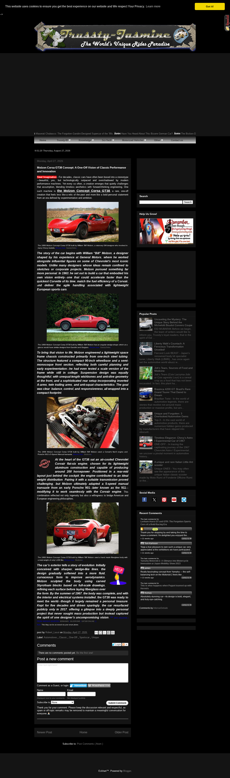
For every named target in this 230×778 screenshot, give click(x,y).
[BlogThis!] (100, 632)
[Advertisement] (115, 80)
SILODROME (75, 621)
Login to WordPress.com (99, 685)
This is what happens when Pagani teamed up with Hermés (166, 587)
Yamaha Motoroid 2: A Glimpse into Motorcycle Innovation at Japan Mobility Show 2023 (164, 562)
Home (83, 732)
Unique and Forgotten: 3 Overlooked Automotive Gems (171, 415)
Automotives (51, 637)
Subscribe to (44, 702)
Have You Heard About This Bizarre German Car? (133, 133)
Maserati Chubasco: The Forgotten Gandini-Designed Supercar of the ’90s (60, 133)
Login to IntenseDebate (78, 685)
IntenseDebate (160, 608)
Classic (63, 637)
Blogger (127, 771)
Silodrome (87, 454)
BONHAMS (64, 621)
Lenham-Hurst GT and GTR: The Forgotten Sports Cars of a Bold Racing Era (166, 523)
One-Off (73, 637)
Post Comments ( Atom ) (90, 743)
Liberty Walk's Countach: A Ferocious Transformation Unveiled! (169, 346)
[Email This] (96, 632)
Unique (95, 637)
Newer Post (44, 732)
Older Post (121, 732)
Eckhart (148, 529)
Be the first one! (84, 652)
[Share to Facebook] (109, 632)
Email (70, 690)
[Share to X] (104, 632)
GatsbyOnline (71, 248)
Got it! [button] (210, 6)
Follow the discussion (125, 644)
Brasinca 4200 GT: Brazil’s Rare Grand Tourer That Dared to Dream (172, 392)
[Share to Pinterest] (113, 632)
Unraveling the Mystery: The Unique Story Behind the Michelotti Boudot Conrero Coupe (173, 322)
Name (40, 690)
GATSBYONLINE (88, 621)
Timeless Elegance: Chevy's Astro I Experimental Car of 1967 (173, 439)
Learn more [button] (153, 6)
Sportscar (84, 637)
